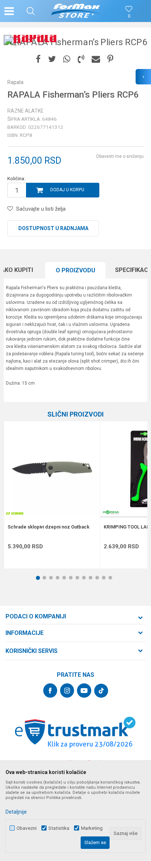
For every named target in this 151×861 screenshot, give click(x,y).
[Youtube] (84, 690)
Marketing (92, 828)
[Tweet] (52, 59)
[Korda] (111, 512)
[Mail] (96, 59)
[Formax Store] (75, 11)
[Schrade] (15, 513)
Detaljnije (16, 812)
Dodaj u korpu (67, 189)
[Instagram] (67, 690)
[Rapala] (34, 36)
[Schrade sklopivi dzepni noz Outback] (52, 469)
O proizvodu (75, 270)
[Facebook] (38, 59)
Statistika (58, 828)
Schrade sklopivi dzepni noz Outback (48, 527)
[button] (30, 11)
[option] (75, 42)
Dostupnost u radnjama (53, 228)
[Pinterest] (110, 59)
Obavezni (26, 828)
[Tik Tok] (101, 691)
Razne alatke (25, 111)
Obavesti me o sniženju (120, 156)
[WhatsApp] (66, 59)
